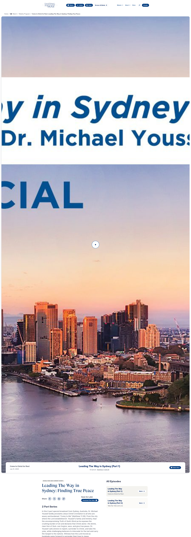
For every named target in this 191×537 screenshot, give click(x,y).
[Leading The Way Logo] (50, 5)
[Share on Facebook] (49, 499)
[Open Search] (139, 5)
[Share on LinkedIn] (59, 499)
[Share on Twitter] (54, 499)
